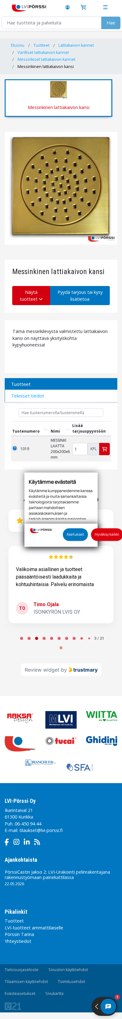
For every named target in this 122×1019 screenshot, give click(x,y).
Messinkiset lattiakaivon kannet (46, 59)
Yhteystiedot (18, 941)
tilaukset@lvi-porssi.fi (41, 830)
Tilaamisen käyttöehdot (26, 981)
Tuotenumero (26, 431)
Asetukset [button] (75, 534)
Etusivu (17, 45)
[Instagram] (18, 843)
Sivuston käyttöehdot (68, 969)
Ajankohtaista (21, 859)
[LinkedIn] (28, 843)
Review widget (42, 670)
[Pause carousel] (61, 648)
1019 (24, 448)
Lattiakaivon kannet (76, 45)
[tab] (21, 638)
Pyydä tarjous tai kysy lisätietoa (80, 295)
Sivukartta (54, 993)
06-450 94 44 (28, 824)
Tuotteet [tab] (21, 384)
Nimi (55, 431)
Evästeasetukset (20, 993)
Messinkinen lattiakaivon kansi (46, 66)
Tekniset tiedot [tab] (27, 396)
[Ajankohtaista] (38, 843)
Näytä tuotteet (29, 295)
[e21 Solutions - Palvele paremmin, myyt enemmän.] (18, 1005)
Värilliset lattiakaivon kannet (43, 52)
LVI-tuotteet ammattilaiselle (34, 928)
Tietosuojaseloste (21, 969)
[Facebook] (8, 843)
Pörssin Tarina (19, 934)
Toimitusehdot (71, 981)
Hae (111, 23)
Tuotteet (41, 45)
